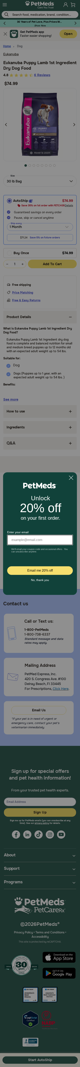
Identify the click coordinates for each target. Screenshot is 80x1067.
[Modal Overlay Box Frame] (40, 533)
